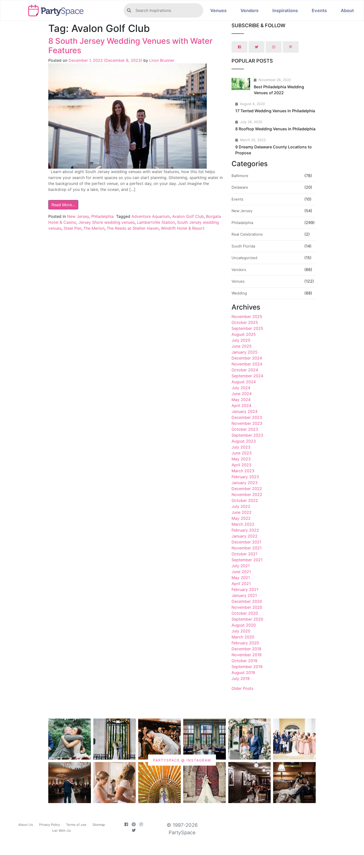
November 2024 (247, 363)
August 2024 (244, 381)
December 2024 (247, 358)
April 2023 (241, 464)
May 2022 (241, 518)
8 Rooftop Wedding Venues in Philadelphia (275, 128)
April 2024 (241, 405)
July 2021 (241, 565)
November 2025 (247, 316)
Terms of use (76, 825)
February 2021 (245, 589)
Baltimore (240, 175)
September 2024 (247, 375)
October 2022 (245, 500)
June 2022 (242, 512)
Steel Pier (72, 228)
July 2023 (241, 447)
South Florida (243, 246)
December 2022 (247, 488)
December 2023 (247, 417)
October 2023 (245, 429)
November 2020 (247, 607)
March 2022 (243, 524)
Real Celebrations (247, 234)
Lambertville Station (156, 222)
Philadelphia (102, 216)
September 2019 (247, 666)
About (347, 10)
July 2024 (241, 387)
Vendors (249, 10)
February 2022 (245, 530)
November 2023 (247, 423)
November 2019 (246, 654)
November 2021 (246, 547)
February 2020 (245, 642)
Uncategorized (244, 257)
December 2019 (246, 648)
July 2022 (241, 506)
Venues (218, 10)
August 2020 (244, 625)
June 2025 (242, 346)
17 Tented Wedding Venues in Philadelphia (275, 110)
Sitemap (99, 825)
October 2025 (245, 322)
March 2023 (243, 470)
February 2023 (245, 476)
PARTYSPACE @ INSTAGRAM (182, 760)
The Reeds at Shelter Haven (133, 228)
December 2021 (246, 542)
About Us (25, 825)
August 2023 (244, 441)
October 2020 (245, 613)
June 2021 (241, 571)
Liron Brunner (161, 60)
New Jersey (78, 216)
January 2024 (245, 411)
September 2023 (247, 435)
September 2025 (247, 328)
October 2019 (244, 660)
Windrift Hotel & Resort (183, 228)
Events (319, 10)
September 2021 (247, 559)
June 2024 (242, 393)
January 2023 (245, 482)
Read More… (63, 204)
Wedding (239, 293)
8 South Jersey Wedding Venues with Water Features (130, 45)
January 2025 (245, 352)
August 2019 (243, 672)
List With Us (61, 830)
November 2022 (247, 494)
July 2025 (241, 340)
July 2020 (241, 631)
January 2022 (245, 536)
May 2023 (241, 458)
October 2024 (245, 369)
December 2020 (247, 601)
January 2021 (244, 595)
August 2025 (244, 334)
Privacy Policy (49, 825)
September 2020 (247, 619)
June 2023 (242, 452)
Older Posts (242, 688)
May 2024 (241, 399)
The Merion (93, 228)
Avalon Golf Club (188, 216)
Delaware (240, 187)
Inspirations (285, 10)
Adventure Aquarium (150, 216)
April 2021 (241, 583)
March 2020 (243, 636)
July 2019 (241, 678)
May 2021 (241, 577)
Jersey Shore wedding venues (106, 222)
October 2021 (244, 553)
